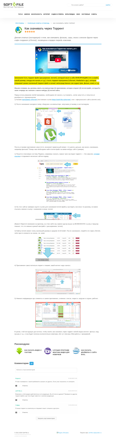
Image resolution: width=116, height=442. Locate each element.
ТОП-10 (20, 14)
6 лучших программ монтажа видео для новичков (61, 352)
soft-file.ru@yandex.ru (95, 432)
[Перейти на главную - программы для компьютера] (14, 5)
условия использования (20, 436)
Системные (86, 14)
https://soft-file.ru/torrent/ (61, 99)
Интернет (46, 14)
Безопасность (36, 14)
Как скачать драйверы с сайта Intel (89, 352)
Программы (19, 23)
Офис (78, 14)
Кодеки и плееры (57, 14)
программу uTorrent (29, 99)
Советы (94, 14)
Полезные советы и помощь (38, 23)
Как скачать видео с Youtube (33, 351)
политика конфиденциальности (22, 434)
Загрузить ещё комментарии (46, 418)
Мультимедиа (70, 14)
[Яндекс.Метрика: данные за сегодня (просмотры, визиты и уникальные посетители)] (63, 433)
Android (27, 14)
